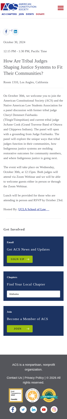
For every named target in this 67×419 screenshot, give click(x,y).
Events (30, 14)
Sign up (17, 259)
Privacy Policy (34, 377)
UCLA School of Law (33, 209)
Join (21, 14)
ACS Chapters (9, 14)
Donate (40, 14)
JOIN (18, 328)
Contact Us (14, 377)
